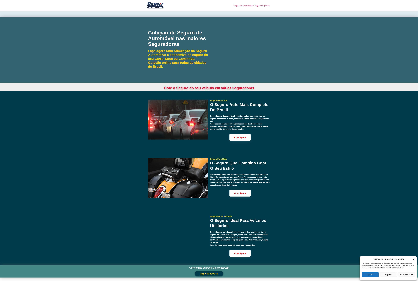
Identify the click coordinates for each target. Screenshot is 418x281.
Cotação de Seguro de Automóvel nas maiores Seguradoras (177, 38)
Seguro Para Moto (218, 159)
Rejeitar (388, 275)
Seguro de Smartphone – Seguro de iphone (251, 5)
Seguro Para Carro (218, 101)
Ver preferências (406, 275)
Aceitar (370, 275)
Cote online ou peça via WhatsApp (209, 267)
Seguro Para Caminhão (221, 216)
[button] (414, 259)
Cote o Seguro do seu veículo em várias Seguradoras (209, 88)
